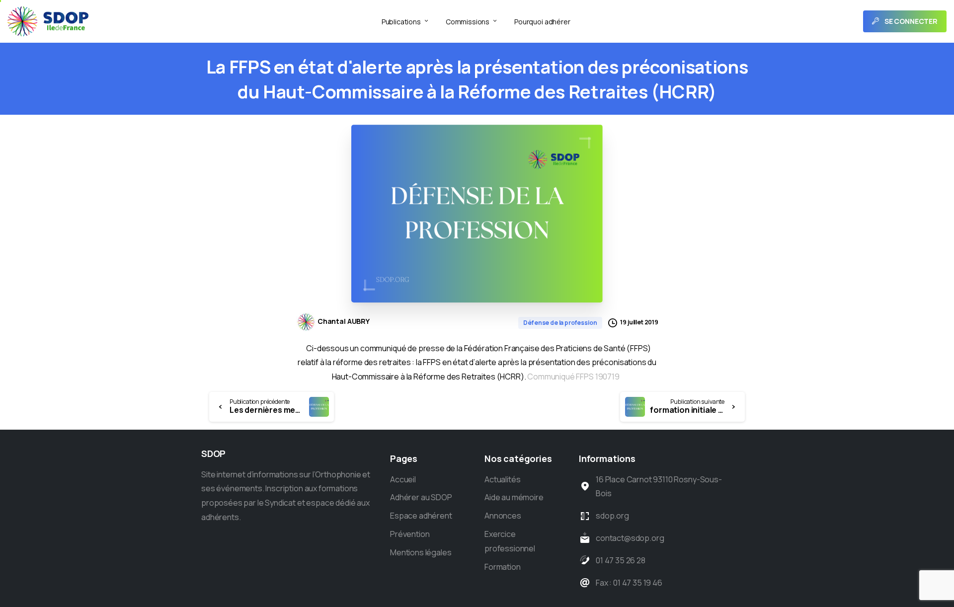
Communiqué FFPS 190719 (573, 376)
